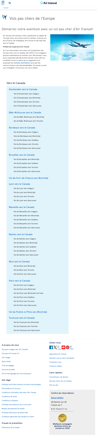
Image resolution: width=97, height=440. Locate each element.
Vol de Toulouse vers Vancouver (27, 330)
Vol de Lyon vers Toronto (24, 196)
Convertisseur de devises (58, 377)
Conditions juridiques (10, 400)
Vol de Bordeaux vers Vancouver (27, 148)
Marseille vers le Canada (21, 207)
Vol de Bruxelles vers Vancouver (27, 171)
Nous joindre (57, 397)
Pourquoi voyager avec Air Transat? (15, 349)
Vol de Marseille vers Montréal (26, 215)
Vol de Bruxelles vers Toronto (26, 167)
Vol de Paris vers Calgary (24, 285)
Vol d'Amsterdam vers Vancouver (28, 105)
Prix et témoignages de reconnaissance (16, 373)
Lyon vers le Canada (19, 183)
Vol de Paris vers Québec (24, 297)
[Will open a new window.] (51, 348)
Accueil (6, 8)
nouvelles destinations (21, 63)
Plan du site (53, 385)
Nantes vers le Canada (20, 234)
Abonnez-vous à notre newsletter (61, 358)
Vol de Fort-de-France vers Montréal (28, 178)
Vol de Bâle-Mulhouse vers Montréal (29, 116)
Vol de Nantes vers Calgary (25, 238)
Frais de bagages (8, 365)
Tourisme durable (8, 369)
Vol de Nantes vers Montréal (25, 242)
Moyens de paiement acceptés (13, 408)
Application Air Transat (57, 354)
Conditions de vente (9, 396)
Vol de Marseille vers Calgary (26, 211)
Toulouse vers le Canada (22, 317)
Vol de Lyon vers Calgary (24, 188)
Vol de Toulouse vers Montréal (26, 322)
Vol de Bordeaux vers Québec (26, 140)
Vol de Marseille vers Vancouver (27, 227)
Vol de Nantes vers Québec (25, 246)
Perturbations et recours (11, 388)
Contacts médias (55, 366)
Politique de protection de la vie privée (16, 404)
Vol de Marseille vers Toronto (26, 223)
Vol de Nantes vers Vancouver (26, 254)
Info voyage (6, 357)
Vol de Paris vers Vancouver (25, 305)
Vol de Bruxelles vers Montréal (26, 159)
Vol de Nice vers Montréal (24, 265)
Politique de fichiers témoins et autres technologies (21, 384)
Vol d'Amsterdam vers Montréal (27, 97)
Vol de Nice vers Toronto (24, 269)
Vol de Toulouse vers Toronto (26, 326)
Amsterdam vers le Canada (23, 89)
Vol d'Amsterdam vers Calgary (26, 93)
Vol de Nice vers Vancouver (25, 274)
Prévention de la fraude (11, 427)
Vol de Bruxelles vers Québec (26, 163)
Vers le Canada (16, 83)
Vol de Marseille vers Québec (26, 219)
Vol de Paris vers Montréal (24, 289)
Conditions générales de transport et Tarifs (18, 416)
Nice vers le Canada (19, 261)
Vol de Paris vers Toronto (24, 301)
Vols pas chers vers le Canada (60, 381)
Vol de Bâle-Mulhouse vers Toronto (28, 120)
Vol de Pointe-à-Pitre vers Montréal (28, 311)
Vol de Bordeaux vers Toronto (26, 144)
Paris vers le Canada (19, 280)
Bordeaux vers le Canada (22, 127)
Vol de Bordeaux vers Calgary (26, 132)
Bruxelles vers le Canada (22, 154)
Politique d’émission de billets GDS (15, 412)
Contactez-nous (55, 362)
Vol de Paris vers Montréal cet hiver (29, 293)
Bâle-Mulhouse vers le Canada (25, 112)
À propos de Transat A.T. (11, 353)
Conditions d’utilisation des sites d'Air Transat (19, 392)
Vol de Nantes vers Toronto (25, 250)
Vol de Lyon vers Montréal (24, 192)
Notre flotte (6, 361)
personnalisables (26, 65)
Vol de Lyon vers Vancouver (25, 200)
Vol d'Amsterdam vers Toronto (26, 101)
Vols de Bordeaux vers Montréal (27, 136)
